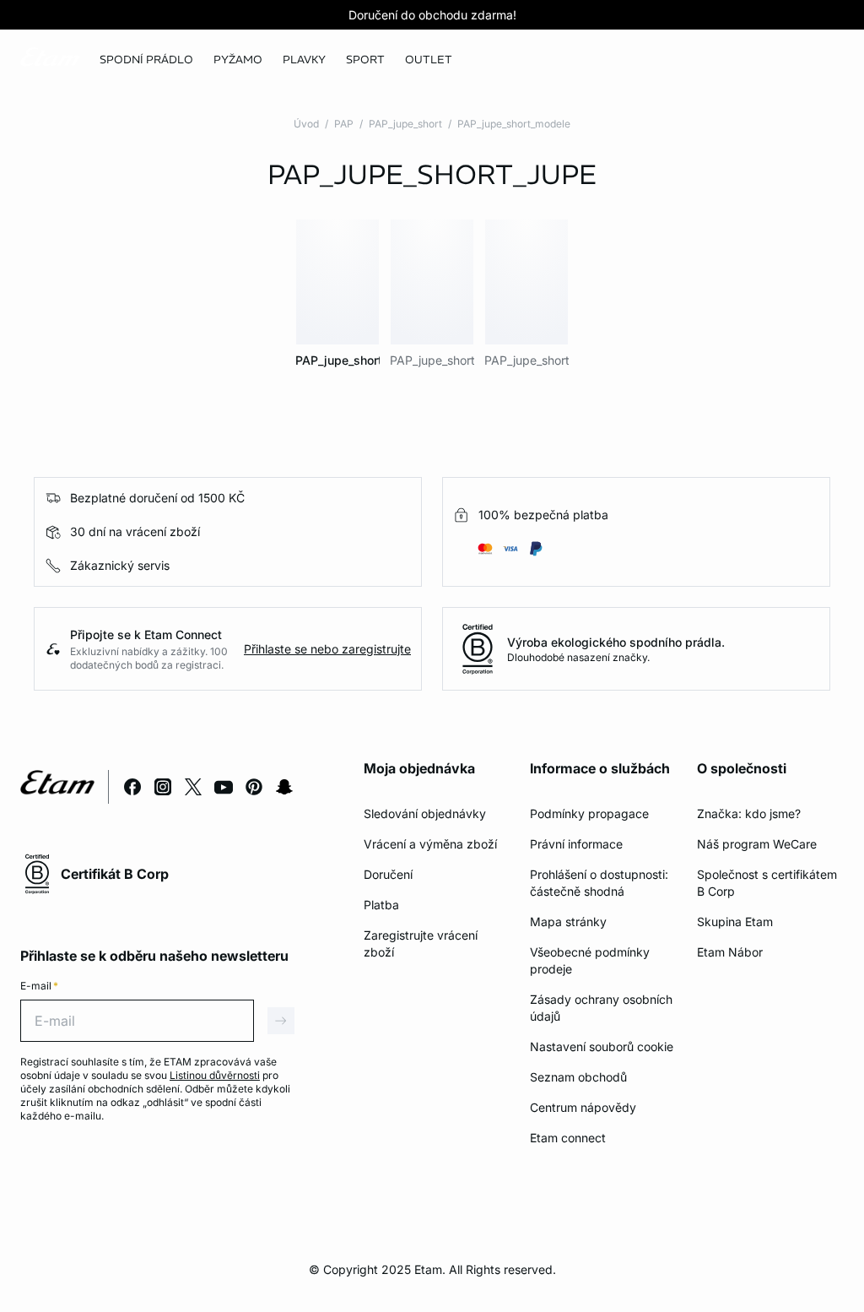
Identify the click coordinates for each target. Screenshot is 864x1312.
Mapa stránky (568, 921)
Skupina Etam (735, 921)
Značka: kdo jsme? (749, 813)
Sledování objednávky (425, 813)
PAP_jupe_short (405, 123)
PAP (344, 123)
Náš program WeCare (757, 844)
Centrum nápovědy (583, 1107)
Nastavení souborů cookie (601, 1046)
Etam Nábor (730, 952)
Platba (381, 904)
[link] (365, 60)
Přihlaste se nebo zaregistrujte (327, 649)
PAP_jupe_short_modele (513, 123)
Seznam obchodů (578, 1077)
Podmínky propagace (589, 813)
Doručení (388, 874)
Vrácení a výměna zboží (430, 844)
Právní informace (576, 844)
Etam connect (568, 1137)
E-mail (39, 985)
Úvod (306, 123)
